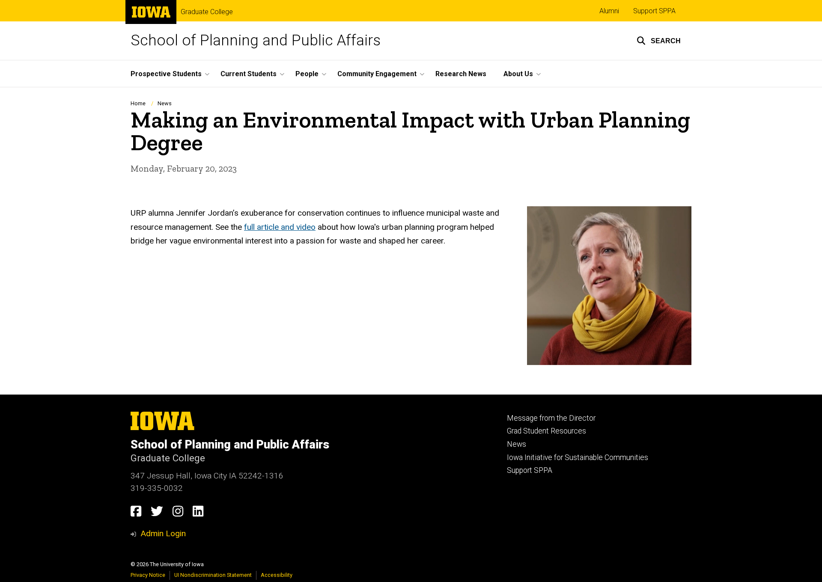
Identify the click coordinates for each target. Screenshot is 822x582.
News (165, 103)
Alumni (609, 11)
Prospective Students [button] (166, 74)
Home (138, 103)
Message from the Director (551, 418)
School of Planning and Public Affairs (256, 40)
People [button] (307, 74)
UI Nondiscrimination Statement (213, 575)
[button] (658, 40)
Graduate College (207, 12)
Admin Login (163, 533)
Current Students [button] (248, 74)
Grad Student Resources (546, 431)
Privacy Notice (148, 575)
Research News (460, 74)
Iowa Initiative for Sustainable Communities (577, 457)
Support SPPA (654, 11)
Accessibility (276, 575)
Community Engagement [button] (377, 74)
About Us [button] (518, 74)
